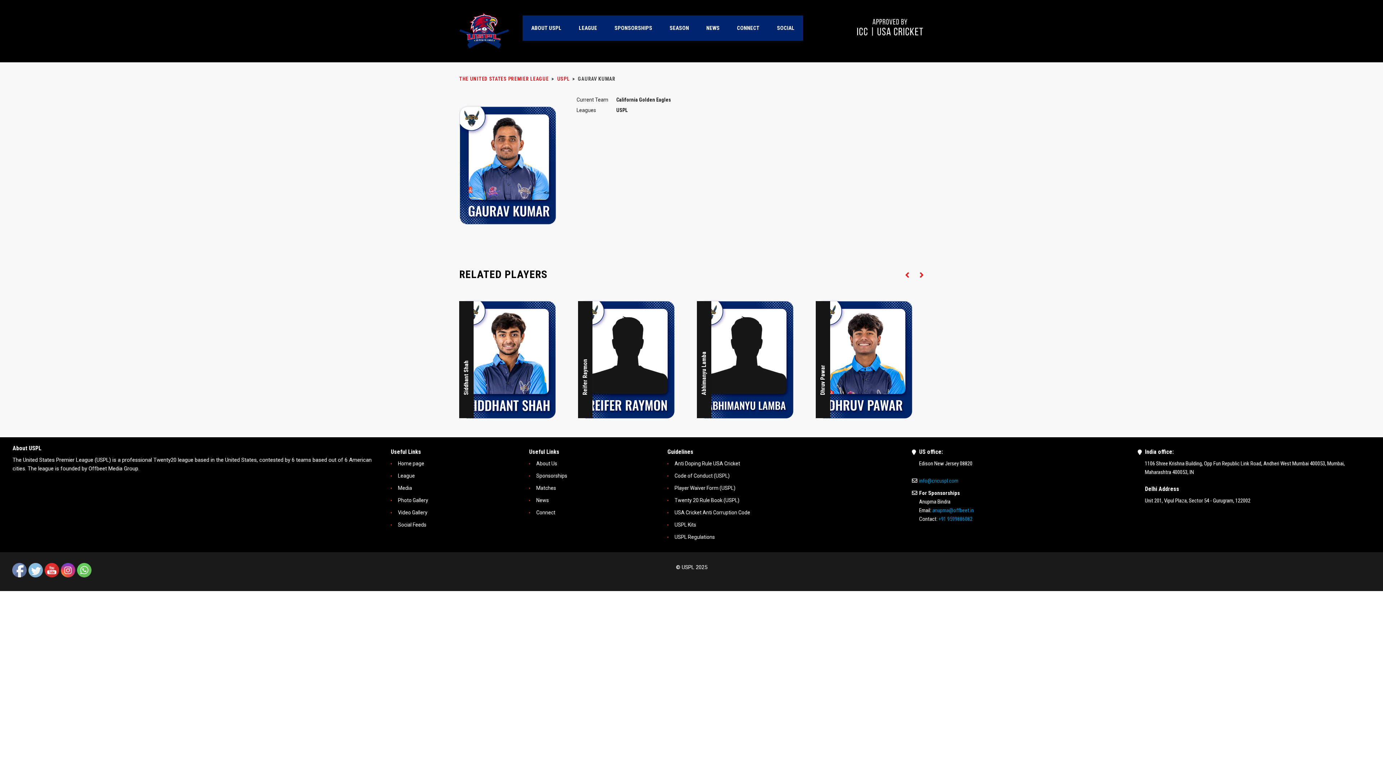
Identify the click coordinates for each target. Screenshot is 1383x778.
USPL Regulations (695, 537)
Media (405, 488)
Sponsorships (551, 476)
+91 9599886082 (955, 519)
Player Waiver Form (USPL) (705, 488)
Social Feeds (412, 525)
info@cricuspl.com (938, 481)
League (406, 476)
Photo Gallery (413, 500)
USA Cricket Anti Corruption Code (712, 512)
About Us (546, 463)
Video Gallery (413, 512)
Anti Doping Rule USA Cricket (707, 463)
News (542, 500)
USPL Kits (685, 525)
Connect (545, 512)
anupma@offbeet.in (953, 510)
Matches (546, 488)
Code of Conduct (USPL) (702, 476)
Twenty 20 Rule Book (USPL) (707, 500)
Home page (411, 463)
